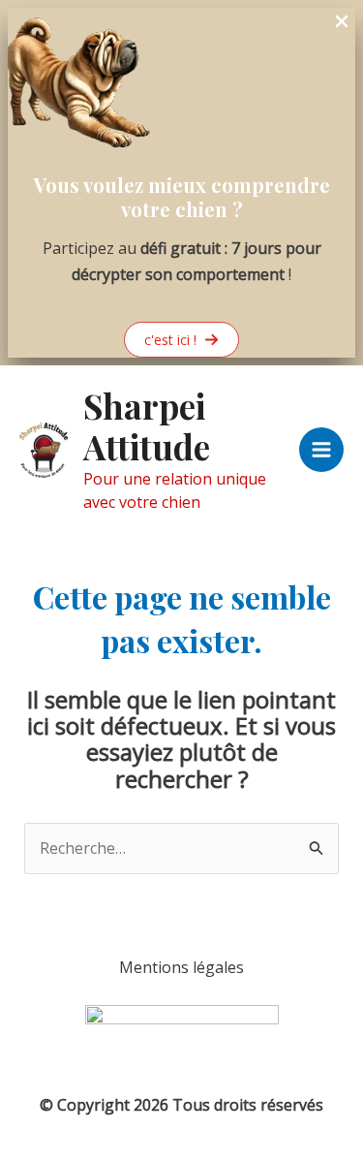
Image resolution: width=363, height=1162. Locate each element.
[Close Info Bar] (341, 22)
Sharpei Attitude (146, 426)
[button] (181, 340)
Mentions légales (181, 967)
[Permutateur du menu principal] (321, 449)
